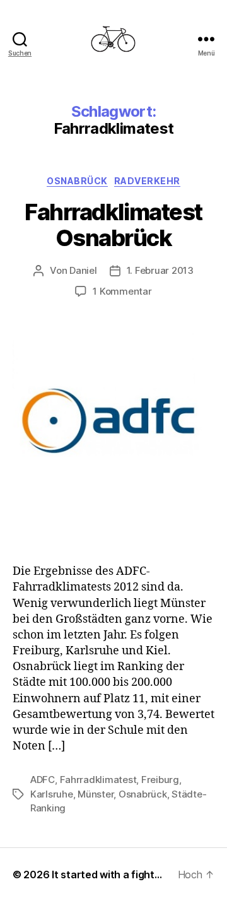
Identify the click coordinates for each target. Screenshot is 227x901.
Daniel (82, 270)
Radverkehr (147, 180)
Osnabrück (77, 180)
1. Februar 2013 (160, 270)
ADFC (42, 780)
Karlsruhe (51, 794)
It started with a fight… (107, 874)
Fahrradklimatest (98, 780)
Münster (96, 794)
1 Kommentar (122, 291)
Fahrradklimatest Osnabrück (113, 225)
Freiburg (160, 780)
